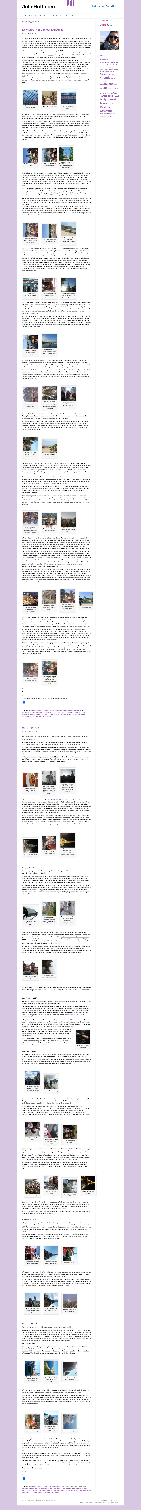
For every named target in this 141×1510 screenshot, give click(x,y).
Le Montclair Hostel (72, 1015)
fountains (76, 712)
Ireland (28, 1490)
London (115, 88)
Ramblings (58, 710)
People (51, 710)
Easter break (52, 1488)
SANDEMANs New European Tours (65, 800)
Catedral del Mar (45, 712)
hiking (112, 81)
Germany (102, 81)
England (112, 71)
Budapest (110, 67)
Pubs (115, 93)
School (115, 96)
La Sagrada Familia (40, 714)
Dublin (111, 69)
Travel (65, 710)
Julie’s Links (57, 16)
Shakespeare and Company (31, 716)
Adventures (105, 62)
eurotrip (69, 712)
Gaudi (30, 714)
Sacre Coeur (82, 714)
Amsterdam (103, 65)
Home (102, 84)
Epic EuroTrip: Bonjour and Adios (42, 29)
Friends (45, 710)
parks (69, 714)
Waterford (106, 110)
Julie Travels (44, 16)
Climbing (102, 69)
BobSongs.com (51, 1500)
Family (109, 74)
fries (23, 1490)
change (115, 67)
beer (84, 1486)
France (83, 712)
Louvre (50, 714)
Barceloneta (34, 712)
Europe (39, 710)
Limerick (110, 88)
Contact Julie (70, 16)
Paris (64, 714)
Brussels (44, 1488)
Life (50, 1486)
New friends (109, 93)
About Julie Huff (30, 16)
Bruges (31, 1488)
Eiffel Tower (56, 712)
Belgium (25, 1488)
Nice (62, 1490)
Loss (101, 91)
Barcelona (25, 712)
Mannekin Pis (55, 1490)
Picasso (74, 714)
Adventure (32, 710)
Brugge (37, 1488)
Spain (44, 716)
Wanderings (72, 710)
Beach (115, 65)
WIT (111, 116)
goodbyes (107, 81)
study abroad (32, 1492)
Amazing (114, 62)
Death (106, 69)
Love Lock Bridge (44, 1490)
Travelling (46, 1492)
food (74, 1488)
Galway (113, 78)
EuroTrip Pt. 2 (30, 727)
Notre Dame (57, 714)
